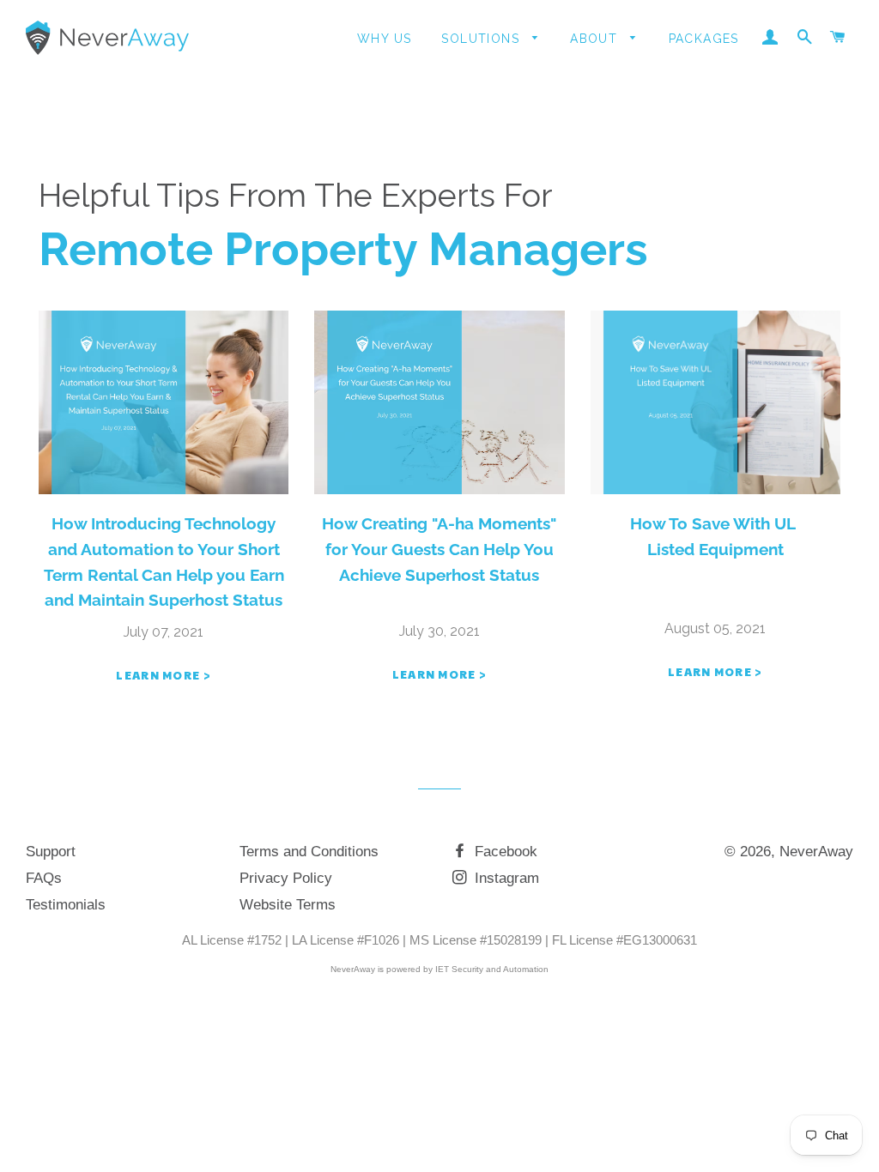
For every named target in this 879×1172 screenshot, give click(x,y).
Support (51, 851)
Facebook (503, 851)
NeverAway (816, 851)
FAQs (44, 878)
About (595, 38)
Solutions (482, 38)
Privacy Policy (285, 878)
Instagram (504, 878)
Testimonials (66, 905)
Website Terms (287, 905)
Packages (704, 38)
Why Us (384, 38)
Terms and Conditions (309, 851)
